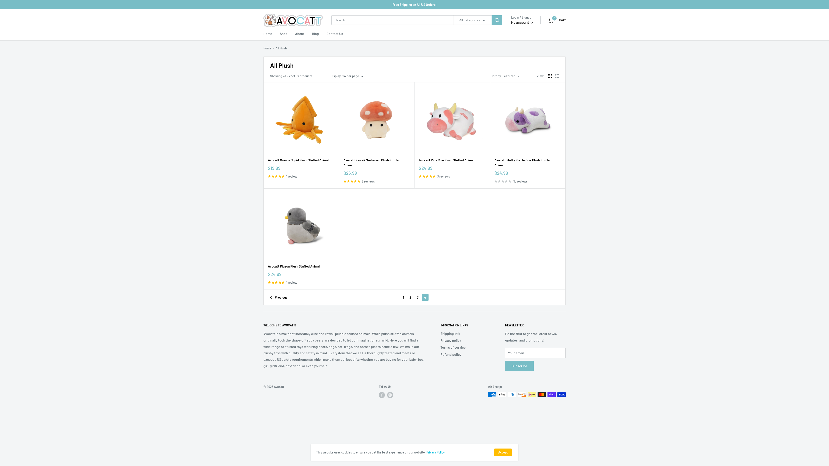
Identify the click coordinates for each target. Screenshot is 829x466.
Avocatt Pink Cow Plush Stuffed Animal (446, 160)
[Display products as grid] (550, 76)
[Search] (497, 20)
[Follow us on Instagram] (390, 395)
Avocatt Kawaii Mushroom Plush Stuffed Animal (371, 162)
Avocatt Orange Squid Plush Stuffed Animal (298, 160)
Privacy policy (450, 340)
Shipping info (450, 333)
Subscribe (519, 366)
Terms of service (453, 347)
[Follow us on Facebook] (382, 395)
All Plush (281, 48)
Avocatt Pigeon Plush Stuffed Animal (294, 266)
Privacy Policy (435, 452)
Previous (281, 297)
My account (520, 22)
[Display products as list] (557, 76)
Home (267, 33)
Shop (284, 33)
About (299, 33)
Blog (315, 33)
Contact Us (334, 33)
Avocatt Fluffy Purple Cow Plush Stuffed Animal (522, 162)
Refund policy (450, 354)
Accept (503, 452)
